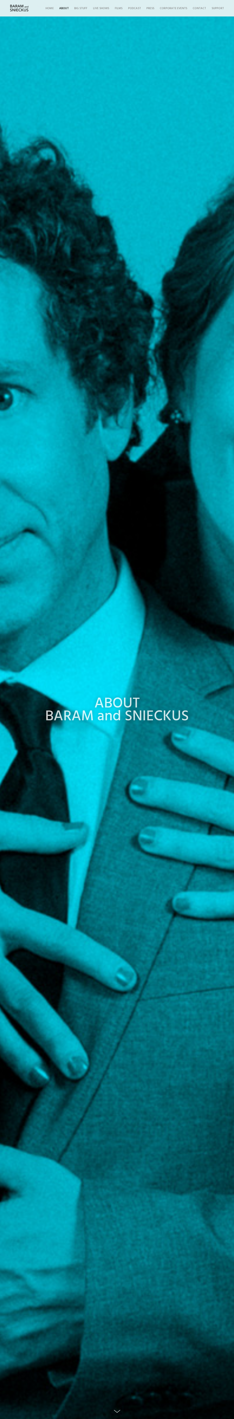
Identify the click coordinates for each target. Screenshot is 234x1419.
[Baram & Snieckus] (19, 8)
